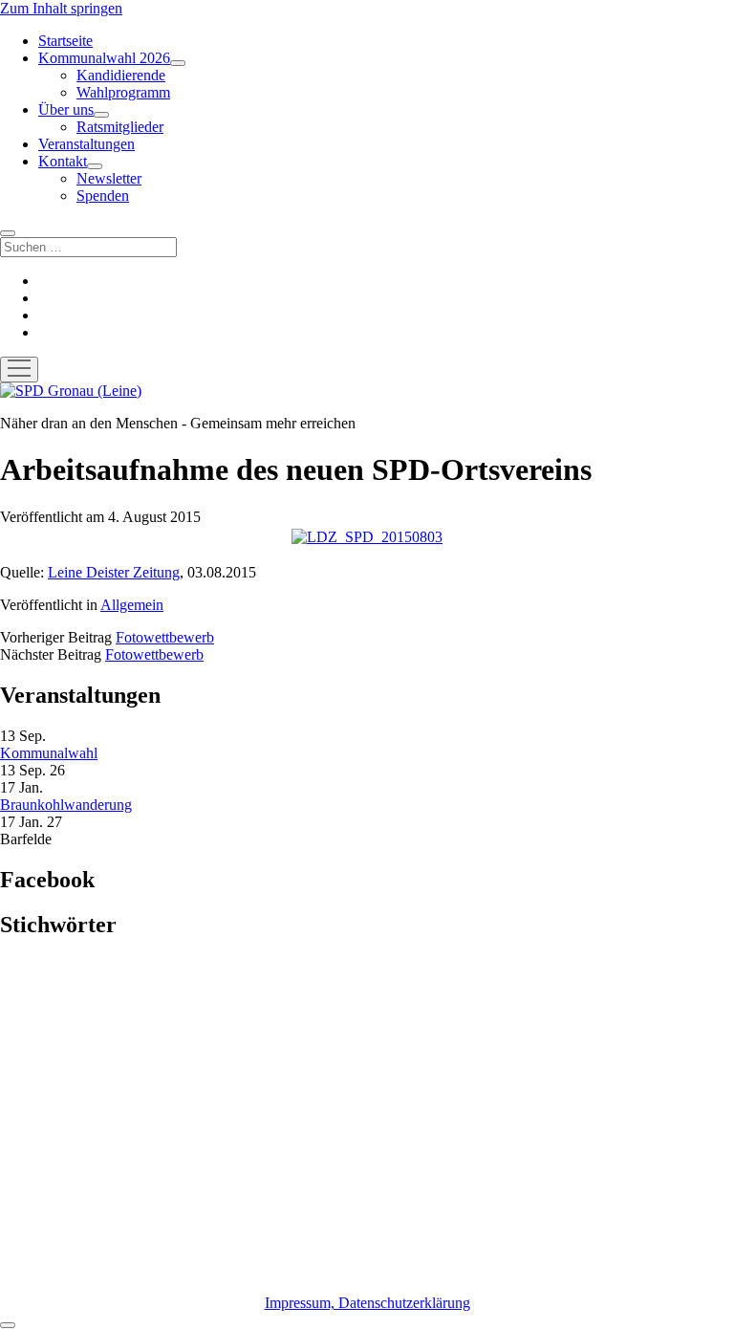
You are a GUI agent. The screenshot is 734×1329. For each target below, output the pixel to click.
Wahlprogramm (123, 92)
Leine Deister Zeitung (114, 572)
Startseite (65, 41)
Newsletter (108, 178)
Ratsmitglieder (119, 127)
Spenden (102, 195)
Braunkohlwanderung (66, 804)
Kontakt (62, 161)
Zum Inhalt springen (61, 8)
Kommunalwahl (48, 753)
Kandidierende (120, 75)
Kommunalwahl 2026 (104, 58)
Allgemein (131, 605)
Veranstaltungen (86, 144)
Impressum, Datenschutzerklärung (367, 1303)
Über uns (66, 109)
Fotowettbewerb (165, 637)
